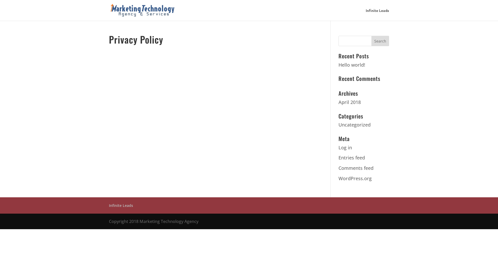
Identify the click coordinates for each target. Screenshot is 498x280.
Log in (345, 147)
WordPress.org (355, 178)
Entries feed (351, 158)
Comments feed (356, 168)
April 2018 (349, 102)
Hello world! (351, 65)
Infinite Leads (377, 11)
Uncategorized (354, 125)
